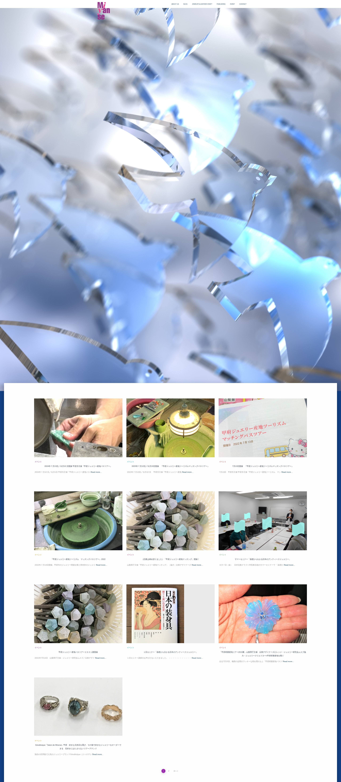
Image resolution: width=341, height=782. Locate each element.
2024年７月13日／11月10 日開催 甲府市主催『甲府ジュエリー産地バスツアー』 (78, 466)
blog (185, 4)
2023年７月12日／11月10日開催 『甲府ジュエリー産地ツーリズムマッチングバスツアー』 (170, 466)
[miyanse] (104, 11)
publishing (221, 4)
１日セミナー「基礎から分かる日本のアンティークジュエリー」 (170, 652)
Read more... (96, 472)
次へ (175, 771)
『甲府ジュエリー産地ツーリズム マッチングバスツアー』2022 (78, 559)
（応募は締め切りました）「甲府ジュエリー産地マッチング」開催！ (170, 559)
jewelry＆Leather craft (202, 4)
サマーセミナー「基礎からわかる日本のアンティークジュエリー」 (263, 559)
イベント (38, 462)
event (232, 4)
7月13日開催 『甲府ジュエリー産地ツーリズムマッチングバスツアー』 (262, 466)
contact (242, 4)
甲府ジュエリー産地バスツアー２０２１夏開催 (78, 652)
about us (175, 4)
